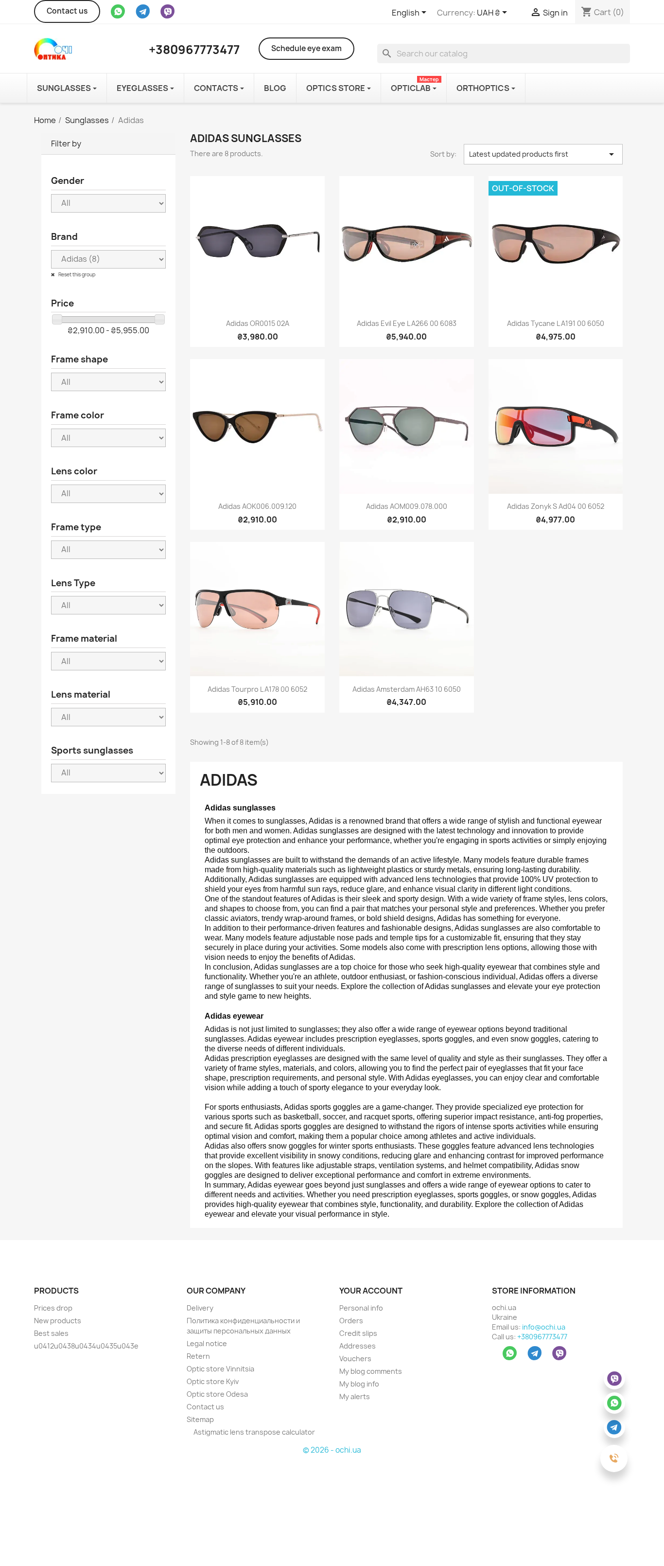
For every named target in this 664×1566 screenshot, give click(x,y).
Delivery (200, 1308)
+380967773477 (542, 1336)
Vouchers (355, 1358)
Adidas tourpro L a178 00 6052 (257, 689)
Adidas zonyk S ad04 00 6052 (555, 506)
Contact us (67, 11)
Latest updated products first (543, 154)
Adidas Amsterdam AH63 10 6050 (406, 689)
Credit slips (358, 1333)
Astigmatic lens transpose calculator (253, 1432)
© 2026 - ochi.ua (332, 1450)
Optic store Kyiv (213, 1381)
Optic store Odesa (217, 1394)
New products (57, 1320)
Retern (198, 1356)
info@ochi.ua (543, 1327)
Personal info (361, 1308)
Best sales (51, 1333)
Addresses (357, 1345)
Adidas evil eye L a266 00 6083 (406, 323)
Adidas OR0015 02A (257, 323)
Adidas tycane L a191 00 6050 (555, 323)
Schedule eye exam (306, 48)
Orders (351, 1320)
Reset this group (76, 274)
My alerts (354, 1396)
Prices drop (53, 1308)
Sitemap (200, 1419)
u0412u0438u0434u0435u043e (86, 1345)
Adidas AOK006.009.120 (257, 506)
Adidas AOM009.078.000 (406, 506)
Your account (370, 1290)
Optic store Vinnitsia (220, 1368)
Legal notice (207, 1343)
